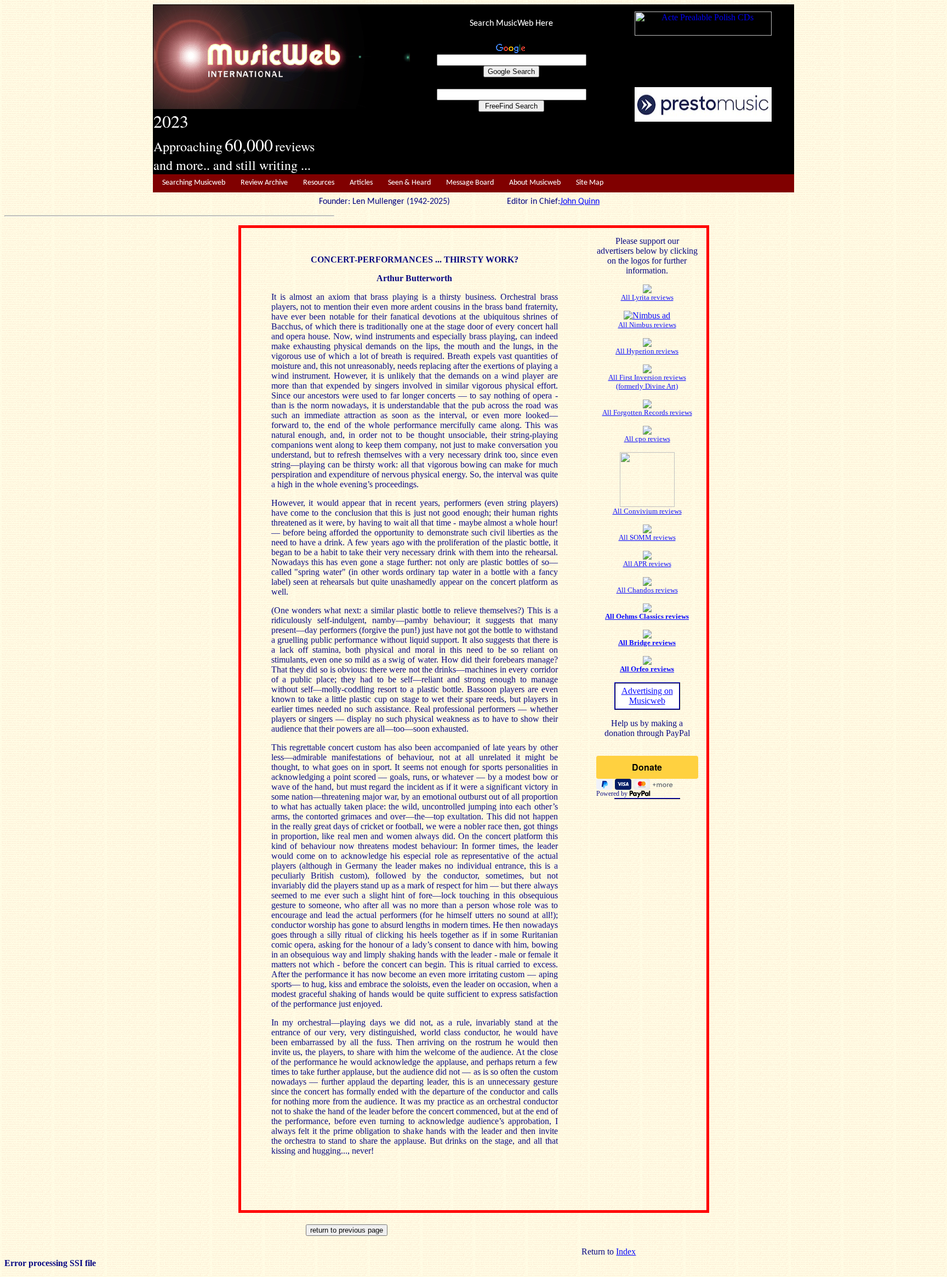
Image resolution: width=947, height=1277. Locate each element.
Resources (318, 183)
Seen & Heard (409, 183)
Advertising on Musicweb (647, 695)
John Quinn (580, 201)
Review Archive (264, 183)
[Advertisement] (602, 148)
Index (626, 1251)
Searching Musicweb (193, 183)
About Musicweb (535, 183)
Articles (361, 183)
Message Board (470, 183)
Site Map (589, 183)
